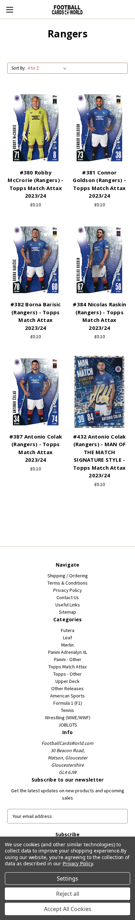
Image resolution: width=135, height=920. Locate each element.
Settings (67, 878)
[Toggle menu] (9, 9)
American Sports (67, 696)
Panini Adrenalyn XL (67, 652)
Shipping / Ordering (67, 575)
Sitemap (67, 612)
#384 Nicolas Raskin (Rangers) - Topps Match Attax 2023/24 (99, 316)
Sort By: (18, 68)
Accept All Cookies (67, 909)
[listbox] (48, 68)
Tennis (67, 710)
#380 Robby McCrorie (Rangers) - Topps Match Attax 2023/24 (35, 184)
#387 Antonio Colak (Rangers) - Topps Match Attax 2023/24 (35, 448)
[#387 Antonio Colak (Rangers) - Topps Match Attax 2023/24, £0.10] (35, 392)
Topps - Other (67, 674)
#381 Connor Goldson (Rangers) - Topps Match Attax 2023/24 (99, 184)
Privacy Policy (67, 590)
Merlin (67, 645)
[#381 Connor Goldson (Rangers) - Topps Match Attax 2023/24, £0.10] (99, 128)
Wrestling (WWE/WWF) (67, 717)
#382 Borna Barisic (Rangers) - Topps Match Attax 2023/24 (35, 316)
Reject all (67, 894)
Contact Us (67, 597)
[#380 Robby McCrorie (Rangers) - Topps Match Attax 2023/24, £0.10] (35, 128)
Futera (67, 630)
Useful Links (67, 605)
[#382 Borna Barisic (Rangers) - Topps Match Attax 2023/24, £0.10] (35, 260)
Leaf (67, 637)
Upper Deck (67, 681)
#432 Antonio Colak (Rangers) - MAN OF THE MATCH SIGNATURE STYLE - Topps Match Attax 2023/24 (99, 456)
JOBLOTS (67, 725)
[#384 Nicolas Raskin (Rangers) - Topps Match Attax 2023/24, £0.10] (99, 260)
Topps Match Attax (67, 667)
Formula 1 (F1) (67, 703)
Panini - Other (67, 659)
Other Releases (67, 688)
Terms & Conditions (67, 583)
